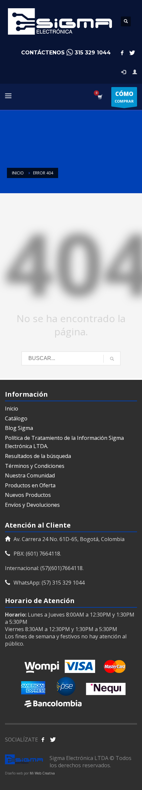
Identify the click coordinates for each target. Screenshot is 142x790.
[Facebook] (122, 53)
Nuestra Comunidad (30, 475)
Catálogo (16, 418)
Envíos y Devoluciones (32, 504)
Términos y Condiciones (34, 466)
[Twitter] (132, 53)
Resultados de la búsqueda (38, 456)
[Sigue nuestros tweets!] (53, 739)
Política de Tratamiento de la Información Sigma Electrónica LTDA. (64, 442)
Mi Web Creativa (42, 773)
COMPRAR (124, 97)
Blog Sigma (19, 428)
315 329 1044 (93, 52)
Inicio (11, 408)
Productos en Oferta (30, 485)
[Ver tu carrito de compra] (99, 96)
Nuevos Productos (28, 495)
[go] (112, 359)
